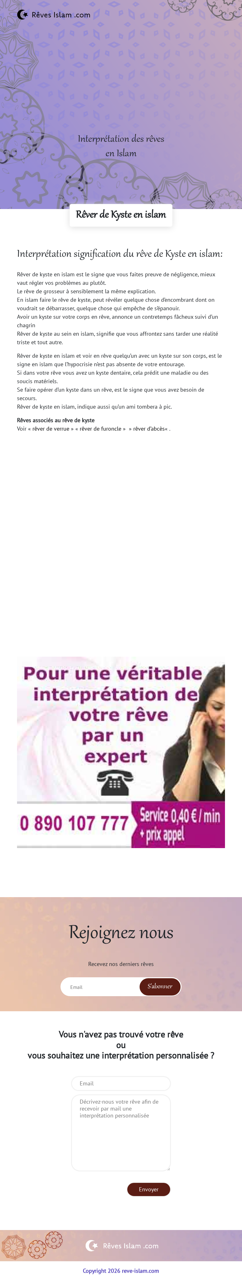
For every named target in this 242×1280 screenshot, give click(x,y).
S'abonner (160, 987)
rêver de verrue (50, 428)
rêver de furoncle (100, 428)
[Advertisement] (121, 88)
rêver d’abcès (149, 428)
